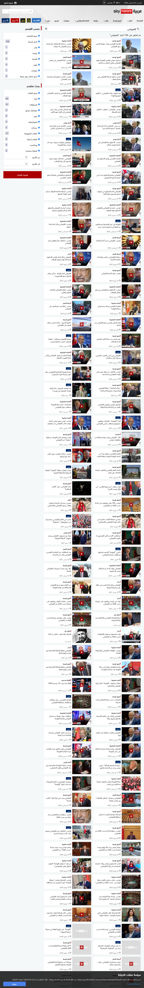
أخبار (130, 20)
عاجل (23, 20)
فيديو (57, 20)
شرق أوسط (117, 20)
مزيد (48, 20)
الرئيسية (140, 20)
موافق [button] (14, 983)
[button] (15, 20)
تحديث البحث (22, 175)
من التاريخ (36, 157)
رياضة (96, 20)
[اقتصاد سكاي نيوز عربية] (36, 20)
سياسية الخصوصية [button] (133, 983)
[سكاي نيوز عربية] (128, 11)
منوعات (66, 20)
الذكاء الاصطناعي (83, 20)
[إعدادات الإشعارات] (29, 20)
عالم (106, 20)
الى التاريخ (36, 163)
